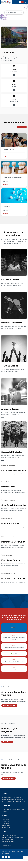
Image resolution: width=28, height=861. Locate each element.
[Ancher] (14, 75)
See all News (22, 127)
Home (4, 809)
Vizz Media (6, 853)
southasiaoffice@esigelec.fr (16, 837)
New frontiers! (6, 206)
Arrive (22, 809)
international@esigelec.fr (8, 841)
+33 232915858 (8, 845)
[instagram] (9, 857)
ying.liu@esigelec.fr (11, 835)
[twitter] (6, 857)
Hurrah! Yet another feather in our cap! (12, 177)
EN (22, 2)
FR (20, 2)
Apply (18, 809)
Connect (5, 811)
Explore (14, 809)
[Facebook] (3, 857)
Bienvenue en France (8, 149)
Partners (9, 809)
